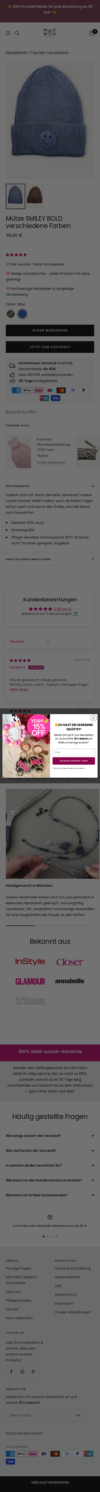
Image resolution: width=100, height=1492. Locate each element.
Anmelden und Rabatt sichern (74, 761)
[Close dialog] (94, 718)
